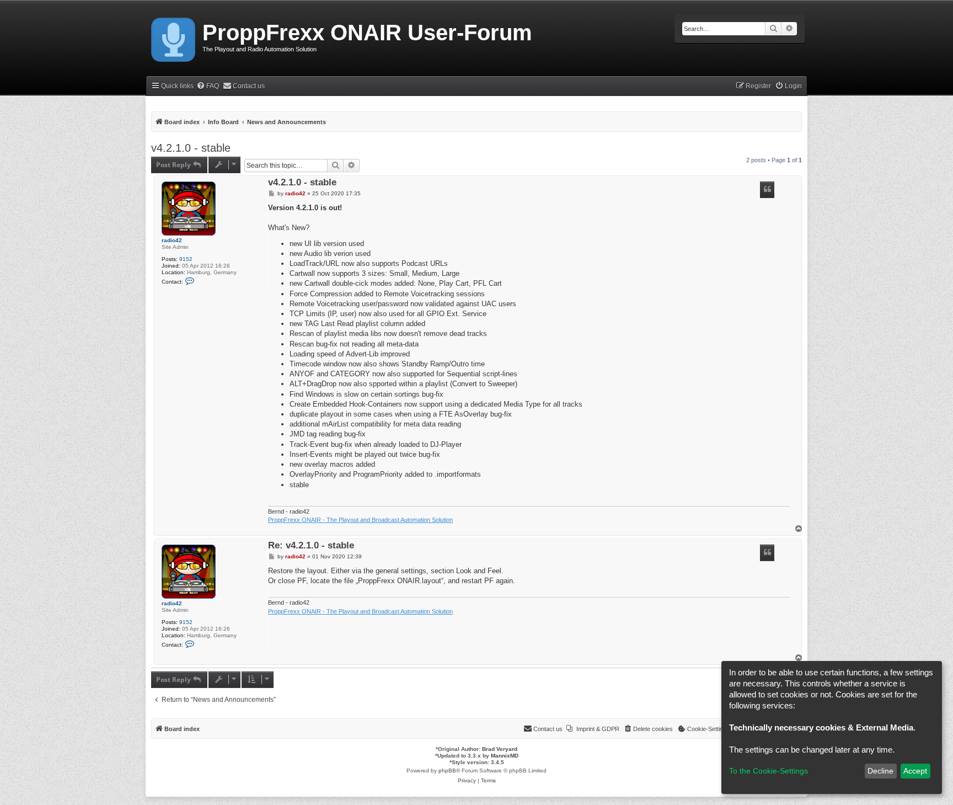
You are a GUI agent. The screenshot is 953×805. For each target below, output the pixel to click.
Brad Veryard (499, 749)
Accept (915, 770)
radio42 (172, 240)
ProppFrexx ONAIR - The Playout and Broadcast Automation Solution (360, 519)
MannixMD (504, 756)
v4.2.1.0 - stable (191, 148)
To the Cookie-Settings (768, 770)
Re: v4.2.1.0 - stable (311, 546)
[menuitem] (207, 86)
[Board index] (174, 37)
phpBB (447, 770)
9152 (185, 259)
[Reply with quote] (767, 190)
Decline (880, 770)
